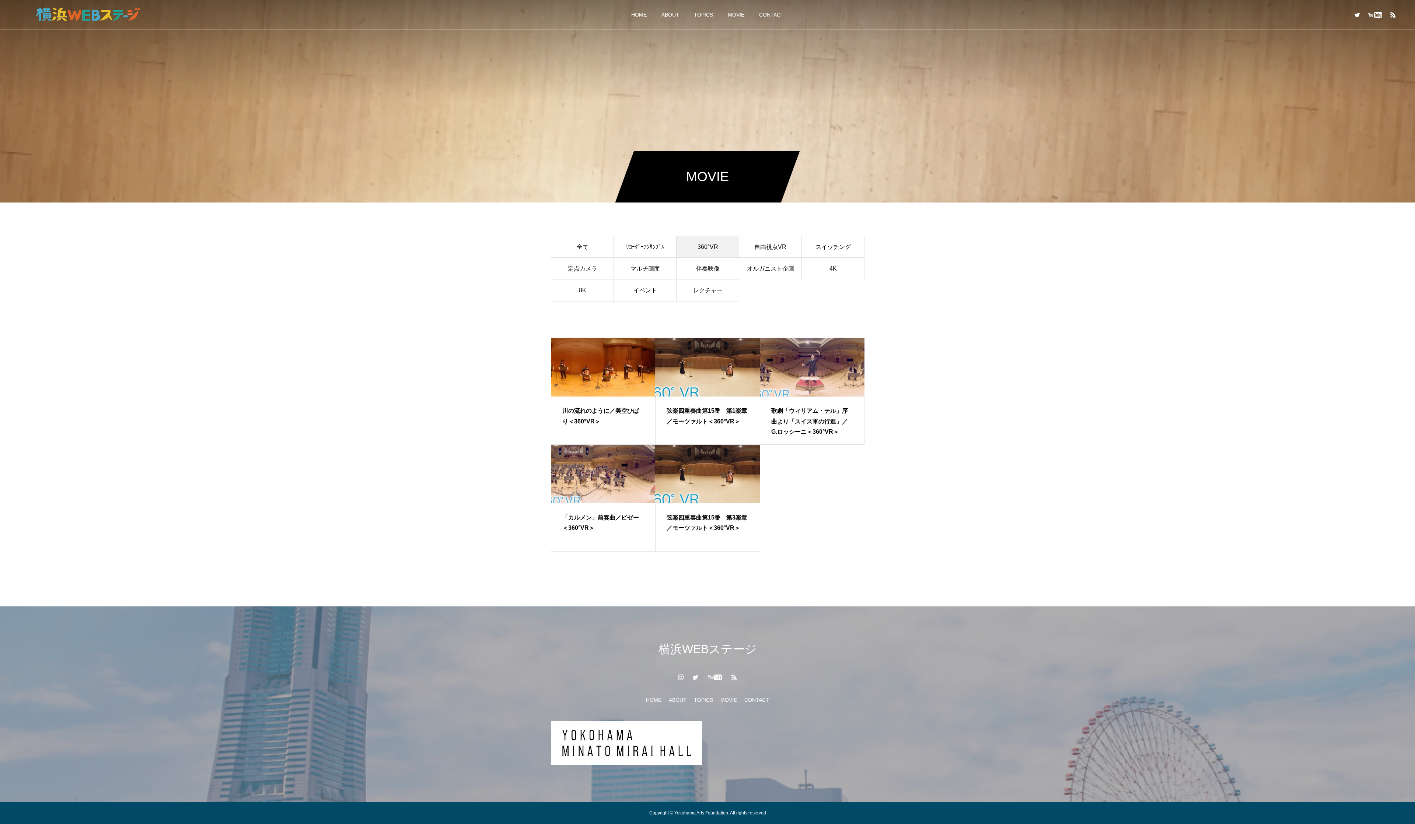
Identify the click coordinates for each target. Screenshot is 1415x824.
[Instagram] (681, 677)
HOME (639, 15)
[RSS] (1393, 14)
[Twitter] (1357, 14)
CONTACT (771, 15)
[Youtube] (1375, 14)
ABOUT (670, 15)
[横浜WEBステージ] (87, 15)
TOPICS (703, 15)
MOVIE (736, 15)
